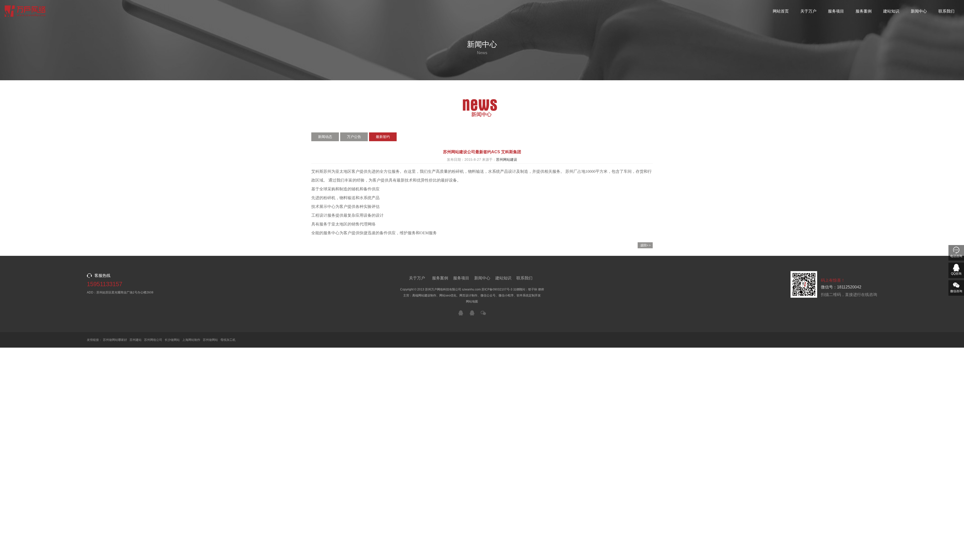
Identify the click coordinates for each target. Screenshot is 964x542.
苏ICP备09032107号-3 (496, 289)
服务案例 (864, 11)
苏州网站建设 (506, 160)
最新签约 (383, 137)
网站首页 (781, 11)
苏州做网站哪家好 (115, 340)
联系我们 (946, 11)
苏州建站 (136, 340)
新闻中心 (919, 11)
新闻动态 (325, 137)
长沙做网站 (172, 340)
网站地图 (472, 301)
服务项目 (836, 11)
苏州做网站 (210, 340)
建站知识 (891, 11)
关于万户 (808, 11)
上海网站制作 (191, 340)
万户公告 (354, 137)
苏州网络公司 (153, 340)
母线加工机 (227, 340)
